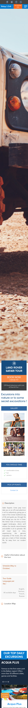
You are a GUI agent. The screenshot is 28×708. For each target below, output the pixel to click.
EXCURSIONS (17, 6)
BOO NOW (14, 378)
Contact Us (14, 490)
